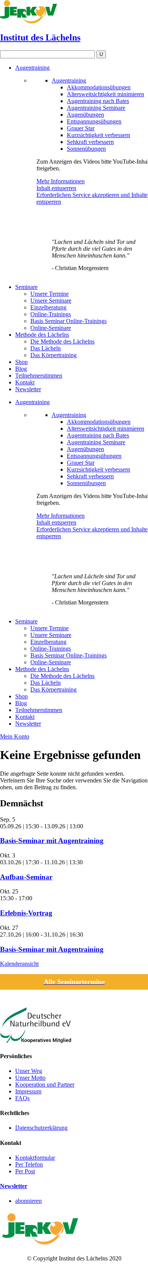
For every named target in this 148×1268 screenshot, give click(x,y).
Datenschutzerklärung (41, 1127)
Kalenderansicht (19, 963)
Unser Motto (30, 1077)
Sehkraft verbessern (90, 142)
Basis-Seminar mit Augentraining (52, 841)
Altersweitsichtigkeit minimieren (105, 94)
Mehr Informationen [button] (60, 181)
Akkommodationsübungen (99, 87)
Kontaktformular (35, 1157)
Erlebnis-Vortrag (26, 913)
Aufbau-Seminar (26, 877)
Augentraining (69, 80)
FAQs (22, 1098)
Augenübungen (85, 114)
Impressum (28, 1091)
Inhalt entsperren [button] (56, 188)
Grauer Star (80, 128)
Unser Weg (28, 1071)
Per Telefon (29, 1164)
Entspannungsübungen (94, 121)
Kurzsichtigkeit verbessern (98, 135)
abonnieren (28, 1201)
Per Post (25, 1171)
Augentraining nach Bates (98, 101)
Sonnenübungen (86, 148)
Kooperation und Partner (44, 1084)
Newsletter (13, 1186)
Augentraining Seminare (96, 108)
